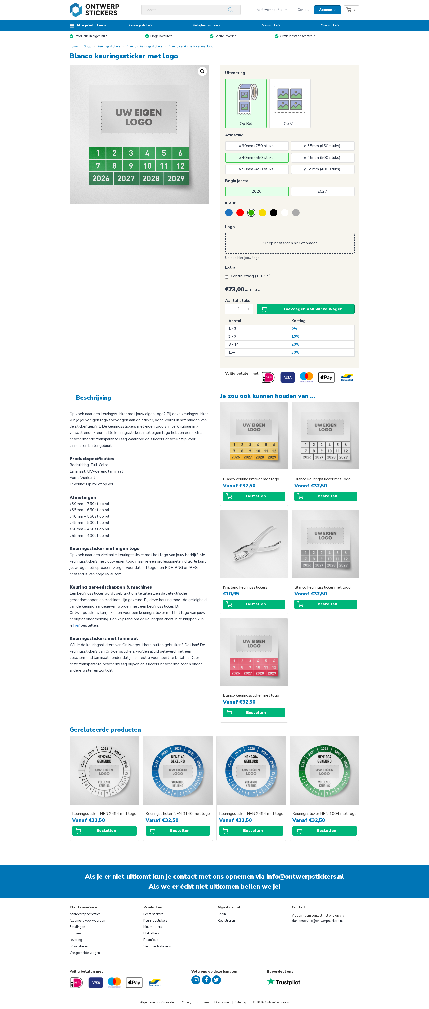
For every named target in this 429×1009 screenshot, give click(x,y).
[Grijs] (296, 212)
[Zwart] (273, 212)
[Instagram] (195, 979)
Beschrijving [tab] (93, 398)
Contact (303, 10)
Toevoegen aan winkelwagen (313, 309)
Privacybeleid (79, 946)
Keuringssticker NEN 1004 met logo (324, 813)
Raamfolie (150, 940)
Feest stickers (153, 914)
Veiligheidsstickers (206, 25)
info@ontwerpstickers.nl (305, 876)
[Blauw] (229, 212)
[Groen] (251, 212)
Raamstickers (270, 25)
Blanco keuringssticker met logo (251, 479)
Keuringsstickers (141, 25)
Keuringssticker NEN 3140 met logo (178, 813)
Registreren (226, 920)
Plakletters (151, 933)
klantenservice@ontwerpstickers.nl (317, 921)
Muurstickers (330, 25)
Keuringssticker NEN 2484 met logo (104, 813)
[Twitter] (216, 979)
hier (76, 625)
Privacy (186, 1002)
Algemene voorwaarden (87, 920)
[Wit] (284, 212)
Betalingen (77, 927)
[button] (202, 71)
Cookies (75, 933)
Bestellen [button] (256, 604)
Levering (76, 940)
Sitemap (241, 1002)
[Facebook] (206, 979)
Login (222, 914)
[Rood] (240, 212)
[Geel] (262, 212)
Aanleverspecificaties (272, 10)
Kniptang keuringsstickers (245, 587)
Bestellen (256, 496)
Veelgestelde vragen (85, 953)
